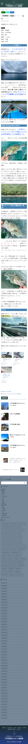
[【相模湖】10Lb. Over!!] (6, 355)
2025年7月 (4, 613)
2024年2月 (4, 654)
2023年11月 (4, 663)
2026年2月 (4, 596)
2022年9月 (4, 701)
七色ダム (5, 549)
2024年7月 (4, 643)
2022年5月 (4, 712)
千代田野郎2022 (16, 552)
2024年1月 (4, 657)
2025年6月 (4, 616)
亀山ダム (13, 549)
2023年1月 (4, 690)
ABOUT (4, 727)
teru (7, 391)
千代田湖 (22, 549)
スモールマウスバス (7, 533)
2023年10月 (4, 665)
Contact (18, 729)
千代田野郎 (5, 552)
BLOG (4, 391)
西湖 (11, 571)
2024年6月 (4, 646)
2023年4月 (4, 682)
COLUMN (9, 727)
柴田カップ (12, 562)
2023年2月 (4, 687)
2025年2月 (4, 627)
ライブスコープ (6, 546)
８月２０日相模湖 (15, 414)
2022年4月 (4, 715)
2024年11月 (4, 632)
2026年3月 (4, 594)
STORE (24, 727)
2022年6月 (4, 709)
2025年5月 (4, 618)
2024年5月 (4, 649)
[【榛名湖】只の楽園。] (18, 355)
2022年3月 (4, 718)
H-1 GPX (14, 523)
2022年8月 (4, 704)
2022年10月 (4, 698)
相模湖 (11, 568)
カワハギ (21, 530)
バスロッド (18, 536)
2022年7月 (4, 707)
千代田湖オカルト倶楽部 (14, 6)
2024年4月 (4, 651)
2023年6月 (4, 676)
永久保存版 (5, 565)
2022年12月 (4, 693)
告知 (10, 555)
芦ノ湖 (4, 571)
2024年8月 (4, 640)
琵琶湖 (4, 568)
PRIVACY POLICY (11, 729)
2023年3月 (4, 685)
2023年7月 (4, 674)
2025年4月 (4, 621)
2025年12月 (4, 602)
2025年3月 (4, 624)
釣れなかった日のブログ (16, 574)
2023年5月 (4, 679)
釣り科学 (5, 574)
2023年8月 (4, 671)
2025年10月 (4, 607)
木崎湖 (23, 558)
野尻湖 (18, 571)
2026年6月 (4, 585)
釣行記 (9, 391)
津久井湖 (21, 565)
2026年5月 (4, 588)
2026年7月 (4, 583)
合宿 (4, 555)
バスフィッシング (6, 393)
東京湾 (4, 562)
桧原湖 (20, 562)
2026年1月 (4, 599)
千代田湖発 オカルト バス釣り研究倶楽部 (14, 736)
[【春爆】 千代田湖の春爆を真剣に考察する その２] (6, 370)
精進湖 (18, 568)
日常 (4, 558)
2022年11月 (4, 696)
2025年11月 (4, 605)
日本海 (10, 558)
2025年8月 (4, 610)
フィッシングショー (15, 539)
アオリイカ (17, 526)
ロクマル (23, 546)
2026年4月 (4, 591)
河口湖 (13, 565)
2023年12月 (4, 660)
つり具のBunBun (6, 526)
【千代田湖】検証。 (15, 424)
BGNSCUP (5, 523)
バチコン (5, 539)
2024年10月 (4, 635)
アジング (5, 530)
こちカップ (22, 523)
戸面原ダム (17, 555)
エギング (13, 530)
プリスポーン (17, 542)
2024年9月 (4, 638)
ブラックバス (14, 393)
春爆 (17, 558)
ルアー (15, 546)
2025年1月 (4, 629)
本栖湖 (18, 393)
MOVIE (19, 727)
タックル (18, 533)
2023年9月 (4, 668)
